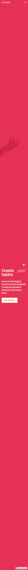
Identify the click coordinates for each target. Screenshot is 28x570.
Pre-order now (10, 300)
